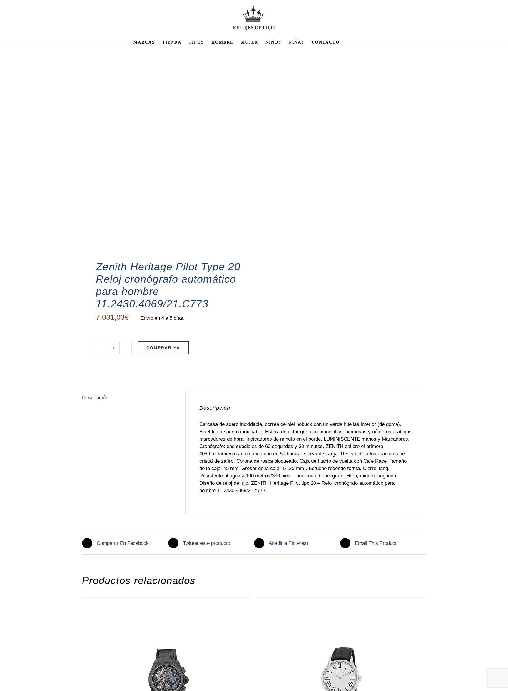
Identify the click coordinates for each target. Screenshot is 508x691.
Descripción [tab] (95, 397)
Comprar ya (163, 347)
